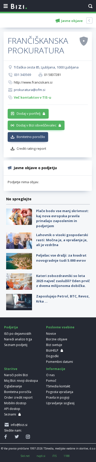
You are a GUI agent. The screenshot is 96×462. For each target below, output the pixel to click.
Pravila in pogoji (57, 397)
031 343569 (22, 74)
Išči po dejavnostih (17, 333)
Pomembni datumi (59, 362)
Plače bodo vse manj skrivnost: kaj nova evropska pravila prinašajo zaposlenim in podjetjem (62, 218)
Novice (51, 333)
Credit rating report (31, 148)
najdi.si (41, 456)
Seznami (10, 414)
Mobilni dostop (15, 403)
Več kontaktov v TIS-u (32, 97)
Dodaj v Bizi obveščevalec (36, 125)
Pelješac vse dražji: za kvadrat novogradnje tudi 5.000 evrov (61, 258)
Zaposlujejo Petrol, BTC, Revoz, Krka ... (63, 299)
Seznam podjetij (15, 345)
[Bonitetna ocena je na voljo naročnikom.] (84, 41)
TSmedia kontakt (58, 386)
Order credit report (18, 397)
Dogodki (52, 356)
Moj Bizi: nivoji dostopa (21, 380)
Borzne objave (56, 339)
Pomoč (51, 380)
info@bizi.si (18, 425)
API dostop (12, 409)
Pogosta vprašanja (59, 392)
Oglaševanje (13, 386)
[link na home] (19, 6)
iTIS (54, 456)
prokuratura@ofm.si (29, 89)
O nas (50, 375)
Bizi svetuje (54, 345)
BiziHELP (52, 350)
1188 (66, 456)
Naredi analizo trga (18, 339)
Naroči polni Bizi (16, 375)
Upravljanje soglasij (60, 403)
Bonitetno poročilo (31, 136)
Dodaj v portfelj (28, 113)
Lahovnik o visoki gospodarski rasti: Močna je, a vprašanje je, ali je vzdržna (62, 240)
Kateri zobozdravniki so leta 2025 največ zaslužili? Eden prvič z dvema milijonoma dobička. (63, 280)
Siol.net (25, 456)
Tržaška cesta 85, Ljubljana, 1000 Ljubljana (46, 67)
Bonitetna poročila (17, 392)
